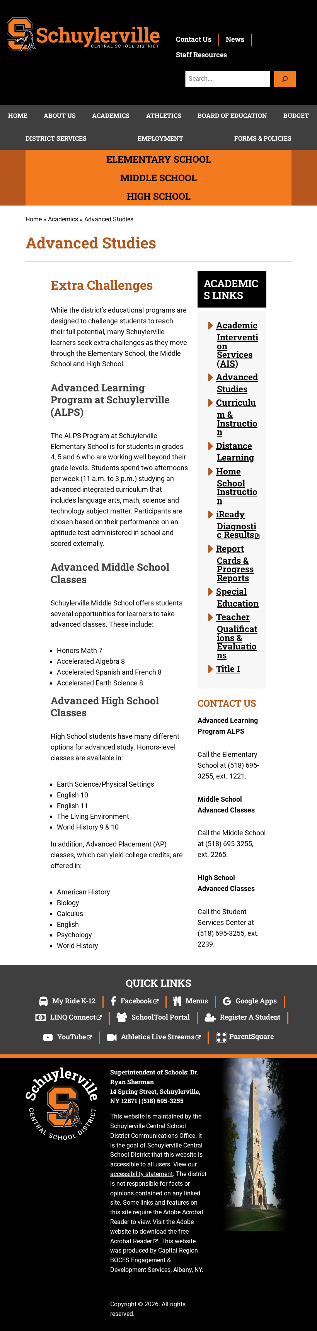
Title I (228, 668)
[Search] (285, 79)
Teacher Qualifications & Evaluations (236, 635)
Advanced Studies (237, 382)
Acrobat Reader (131, 1241)
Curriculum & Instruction (236, 416)
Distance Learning (235, 451)
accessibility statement (141, 1174)
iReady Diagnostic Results (236, 524)
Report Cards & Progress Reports (235, 562)
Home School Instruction (236, 485)
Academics (63, 219)
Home (34, 219)
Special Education (237, 597)
